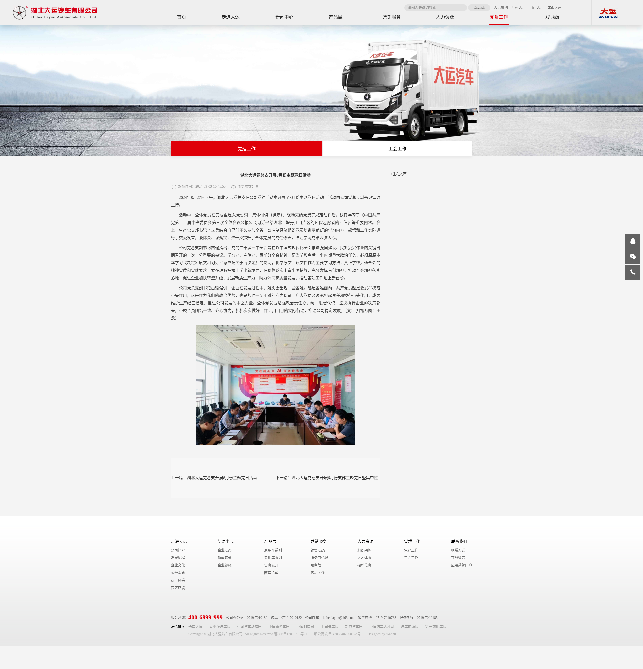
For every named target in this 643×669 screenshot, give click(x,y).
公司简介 (178, 550)
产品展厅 (272, 541)
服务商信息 (319, 558)
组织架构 (364, 550)
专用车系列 (273, 558)
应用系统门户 (461, 565)
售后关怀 (318, 573)
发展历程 (178, 558)
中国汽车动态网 (249, 627)
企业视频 (225, 565)
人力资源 (365, 541)
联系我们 (459, 541)
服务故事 (318, 565)
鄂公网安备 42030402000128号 (337, 634)
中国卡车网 (329, 627)
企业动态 (225, 550)
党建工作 (247, 148)
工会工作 (397, 148)
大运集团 (501, 7)
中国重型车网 (279, 627)
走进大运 (179, 541)
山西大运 (536, 7)
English (479, 7)
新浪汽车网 (354, 627)
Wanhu (391, 634)
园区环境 (178, 588)
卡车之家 (195, 627)
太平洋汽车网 (219, 627)
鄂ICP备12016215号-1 (290, 634)
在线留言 (458, 558)
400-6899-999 (205, 617)
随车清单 (271, 573)
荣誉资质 (178, 573)
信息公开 (271, 565)
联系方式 (458, 550)
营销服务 (319, 541)
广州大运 (519, 7)
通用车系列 (273, 550)
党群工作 (412, 541)
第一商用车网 (435, 627)
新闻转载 (225, 558)
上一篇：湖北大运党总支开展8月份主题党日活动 (214, 478)
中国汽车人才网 (381, 627)
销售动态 (318, 550)
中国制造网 (305, 627)
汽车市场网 (409, 627)
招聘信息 (364, 565)
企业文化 (178, 565)
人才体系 (364, 558)
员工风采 (178, 580)
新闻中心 (226, 541)
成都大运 (554, 7)
